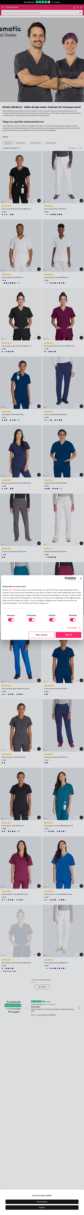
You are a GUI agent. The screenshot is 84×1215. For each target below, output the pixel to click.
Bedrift (42, 1207)
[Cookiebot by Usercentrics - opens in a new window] (66, 578)
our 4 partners (14, 590)
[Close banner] (80, 578)
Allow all (68, 635)
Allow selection (42, 635)
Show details (72, 628)
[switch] (32, 620)
